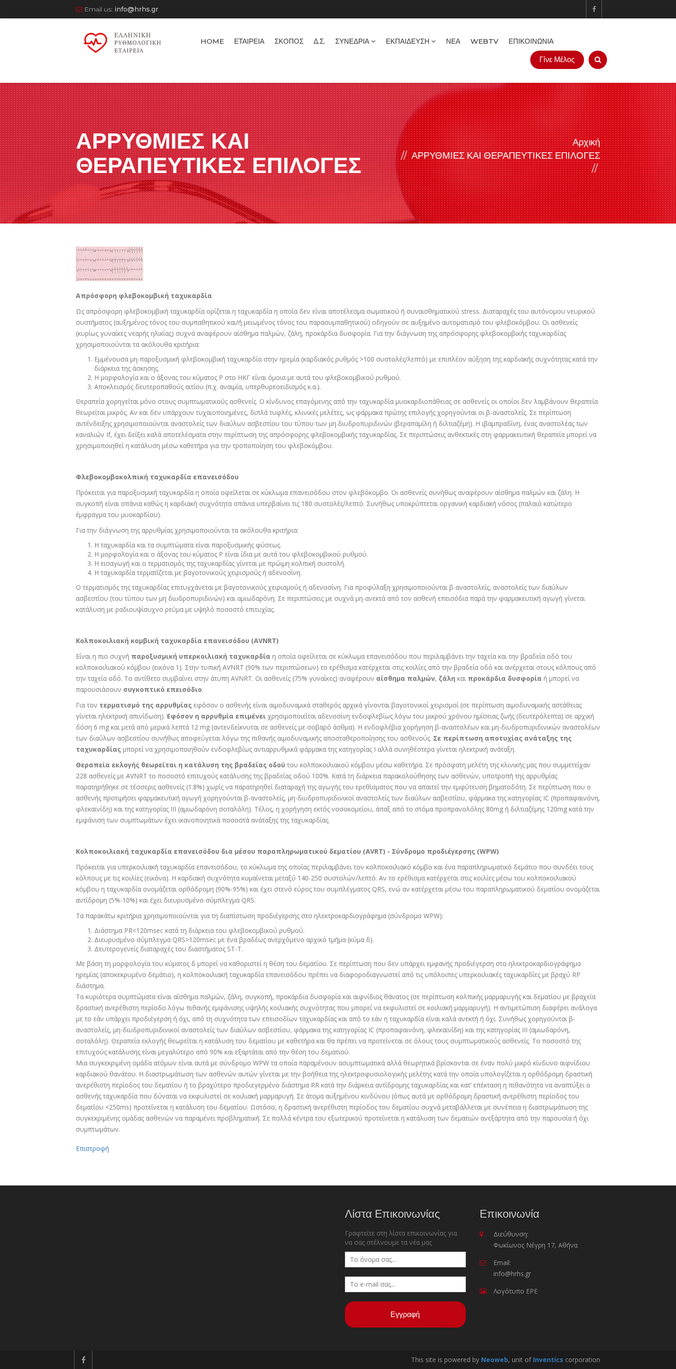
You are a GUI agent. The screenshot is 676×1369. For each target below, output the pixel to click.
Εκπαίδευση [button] (408, 41)
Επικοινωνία (531, 41)
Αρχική (586, 142)
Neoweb (494, 1359)
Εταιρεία (249, 41)
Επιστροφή (92, 1148)
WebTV (484, 41)
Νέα (453, 41)
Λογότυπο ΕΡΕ (515, 1291)
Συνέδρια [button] (353, 41)
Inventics (548, 1359)
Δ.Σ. (319, 41)
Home (212, 41)
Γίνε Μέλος (557, 59)
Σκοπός (289, 41)
